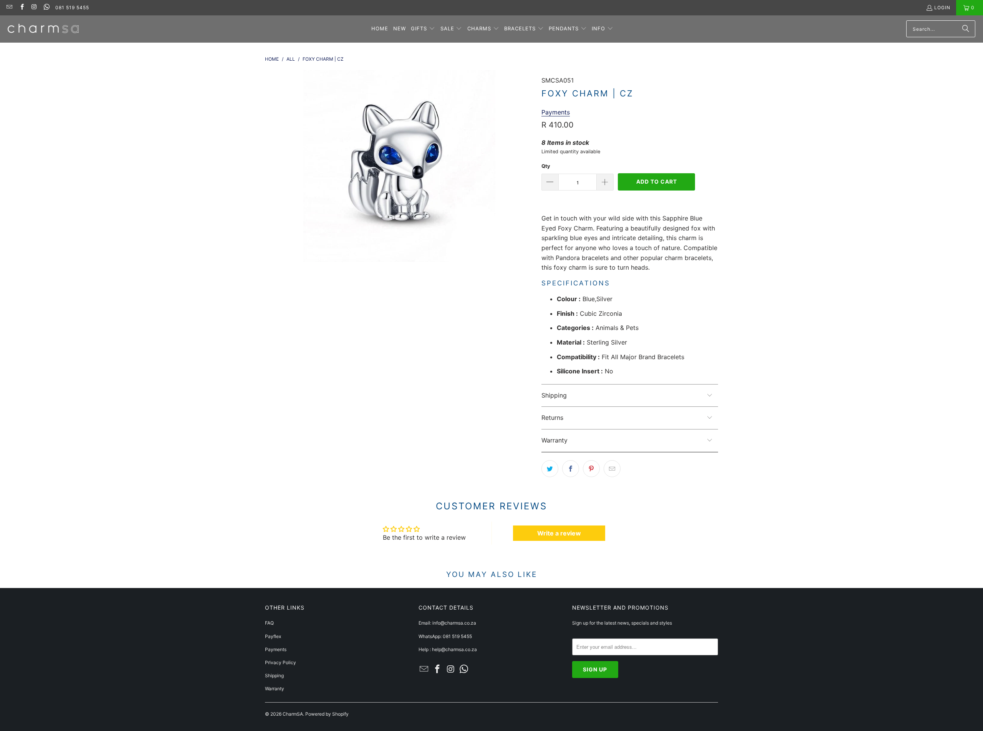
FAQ (269, 623)
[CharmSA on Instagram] (34, 7)
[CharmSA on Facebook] (21, 7)
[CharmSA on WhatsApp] (46, 7)
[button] (423, 29)
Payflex (273, 636)
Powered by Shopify (327, 714)
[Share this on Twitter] (549, 468)
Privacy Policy (280, 662)
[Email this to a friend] (612, 468)
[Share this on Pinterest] (591, 468)
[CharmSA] (43, 29)
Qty (545, 166)
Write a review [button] (559, 533)
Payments (275, 649)
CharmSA (293, 714)
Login (942, 7)
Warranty (274, 688)
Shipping (274, 675)
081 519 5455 (72, 7)
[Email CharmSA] (9, 7)
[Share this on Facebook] (570, 468)
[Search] (965, 28)
